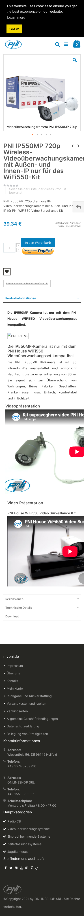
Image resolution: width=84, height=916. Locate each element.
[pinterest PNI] (32, 868)
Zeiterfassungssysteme (24, 844)
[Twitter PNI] (11, 868)
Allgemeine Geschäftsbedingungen (32, 719)
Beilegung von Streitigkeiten (27, 734)
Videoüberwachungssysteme (28, 829)
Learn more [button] (16, 17)
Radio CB (14, 821)
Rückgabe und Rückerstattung (29, 696)
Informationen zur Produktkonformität (27, 283)
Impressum (15, 666)
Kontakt (12, 681)
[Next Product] (78, 146)
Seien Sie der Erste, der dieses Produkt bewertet (37, 190)
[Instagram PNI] (26, 868)
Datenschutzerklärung (23, 726)
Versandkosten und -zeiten (26, 703)
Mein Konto (15, 688)
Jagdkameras (17, 851)
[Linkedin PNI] (16, 868)
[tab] (42, 298)
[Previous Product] (72, 146)
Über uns (13, 673)
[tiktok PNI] (37, 868)
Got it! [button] (14, 29)
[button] (74, 63)
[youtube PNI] (21, 868)
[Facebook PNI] (5, 868)
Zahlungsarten (17, 711)
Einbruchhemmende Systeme (28, 836)
